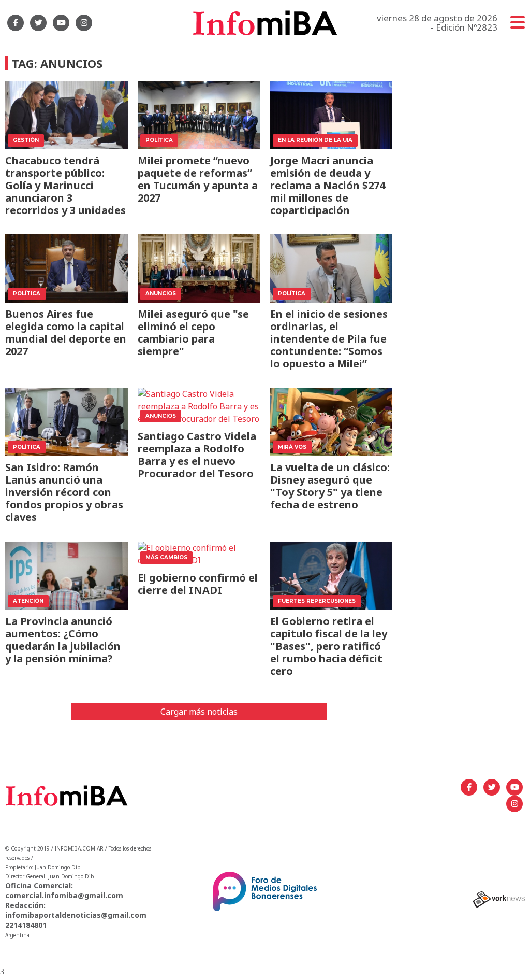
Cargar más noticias (199, 711)
